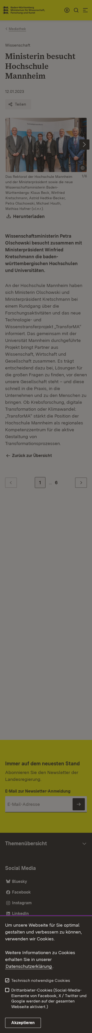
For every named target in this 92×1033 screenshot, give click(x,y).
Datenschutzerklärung (29, 966)
